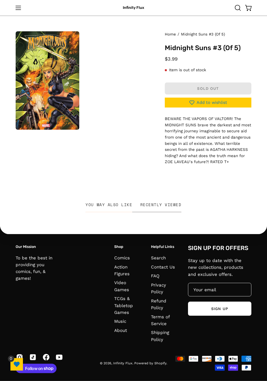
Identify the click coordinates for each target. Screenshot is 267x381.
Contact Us (163, 266)
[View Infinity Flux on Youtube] (58, 357)
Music (120, 321)
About (120, 330)
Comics (122, 257)
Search (158, 257)
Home (170, 34)
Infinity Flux (133, 7)
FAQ (155, 275)
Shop (118, 247)
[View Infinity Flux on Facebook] (45, 357)
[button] (237, 7)
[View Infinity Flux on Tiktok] (32, 357)
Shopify (160, 363)
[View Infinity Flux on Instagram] (19, 357)
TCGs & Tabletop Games (123, 305)
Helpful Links (162, 247)
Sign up (219, 309)
